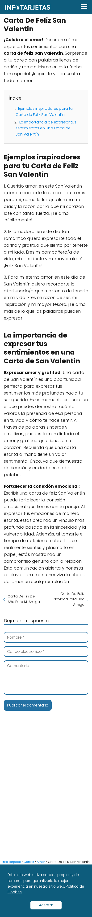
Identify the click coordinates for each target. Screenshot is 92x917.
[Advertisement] (46, 791)
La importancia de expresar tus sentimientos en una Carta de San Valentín (46, 128)
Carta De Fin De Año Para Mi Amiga (24, 599)
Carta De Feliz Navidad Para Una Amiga (69, 599)
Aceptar (46, 905)
